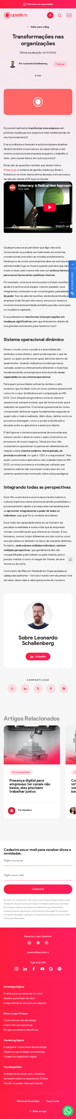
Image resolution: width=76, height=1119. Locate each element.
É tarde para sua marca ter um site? (23, 993)
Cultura (60, 64)
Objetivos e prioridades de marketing (24, 1051)
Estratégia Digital (14, 986)
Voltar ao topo (39, 1111)
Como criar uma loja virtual (18, 1025)
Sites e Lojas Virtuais (16, 1013)
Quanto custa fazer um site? (19, 998)
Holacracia (10, 170)
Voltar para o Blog (39, 26)
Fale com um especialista (40, 4)
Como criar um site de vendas (20, 1020)
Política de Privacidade (28, 1101)
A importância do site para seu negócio (25, 1003)
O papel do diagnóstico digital (20, 1056)
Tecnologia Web (13, 1067)
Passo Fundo (52, 1101)
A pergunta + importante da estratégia (25, 1047)
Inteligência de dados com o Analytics (24, 1073)
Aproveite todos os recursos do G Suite (26, 1078)
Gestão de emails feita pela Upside (23, 1083)
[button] (38, 889)
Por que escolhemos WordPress (21, 1029)
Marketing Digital (14, 1040)
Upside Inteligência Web (15, 15)
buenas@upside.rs (38, 952)
